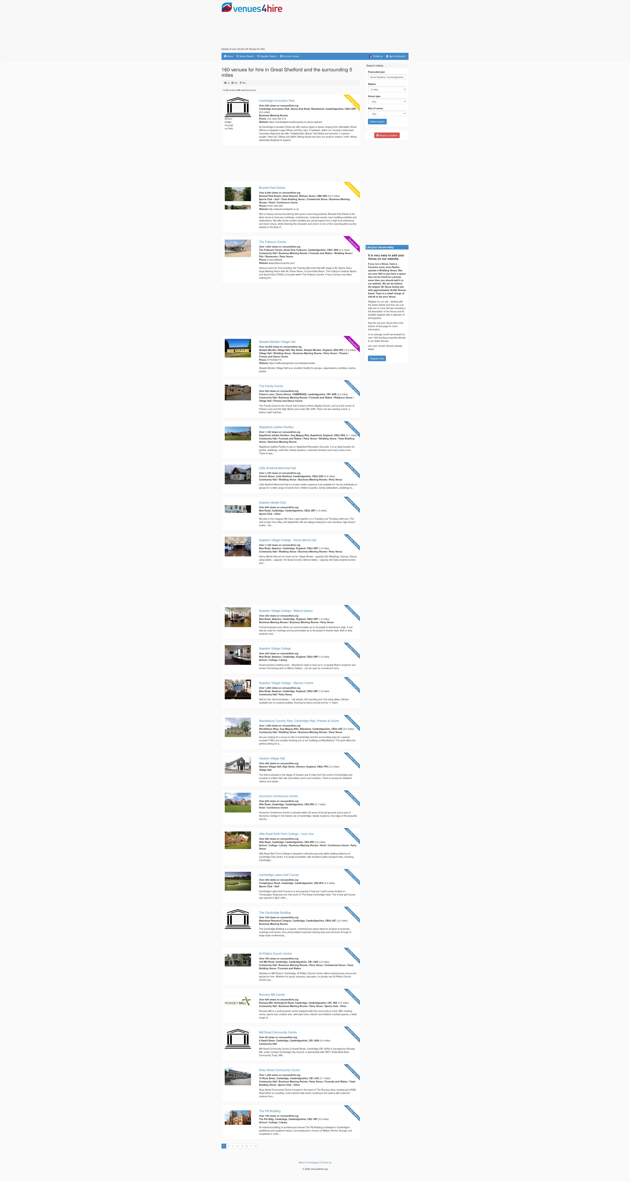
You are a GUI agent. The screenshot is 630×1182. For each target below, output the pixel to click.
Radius (372, 84)
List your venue (290, 56)
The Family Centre (271, 386)
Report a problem (388, 135)
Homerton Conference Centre (278, 796)
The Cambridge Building (275, 912)
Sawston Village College (275, 648)
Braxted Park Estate (272, 187)
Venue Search (246, 56)
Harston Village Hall (272, 758)
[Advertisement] (349, 25)
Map (244, 82)
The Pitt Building (270, 1111)
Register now (377, 358)
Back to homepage (308, 1162)
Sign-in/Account (396, 56)
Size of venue (375, 108)
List (228, 82)
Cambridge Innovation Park (277, 100)
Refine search (377, 121)
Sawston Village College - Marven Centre (286, 683)
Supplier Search (268, 56)
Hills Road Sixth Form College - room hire (286, 833)
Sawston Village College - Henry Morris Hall (287, 540)
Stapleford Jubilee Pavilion (276, 427)
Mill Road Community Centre (278, 1032)
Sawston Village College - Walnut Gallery (286, 610)
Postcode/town (376, 71)
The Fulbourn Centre (272, 241)
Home (229, 56)
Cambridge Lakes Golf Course (279, 874)
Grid (235, 82)
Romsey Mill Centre (272, 994)
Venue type (374, 96)
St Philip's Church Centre (275, 953)
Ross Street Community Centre (279, 1070)
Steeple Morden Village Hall (277, 341)
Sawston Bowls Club (272, 502)
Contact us (325, 1162)
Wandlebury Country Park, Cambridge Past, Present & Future (299, 720)
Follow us (377, 56)
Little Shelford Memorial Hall (277, 468)
